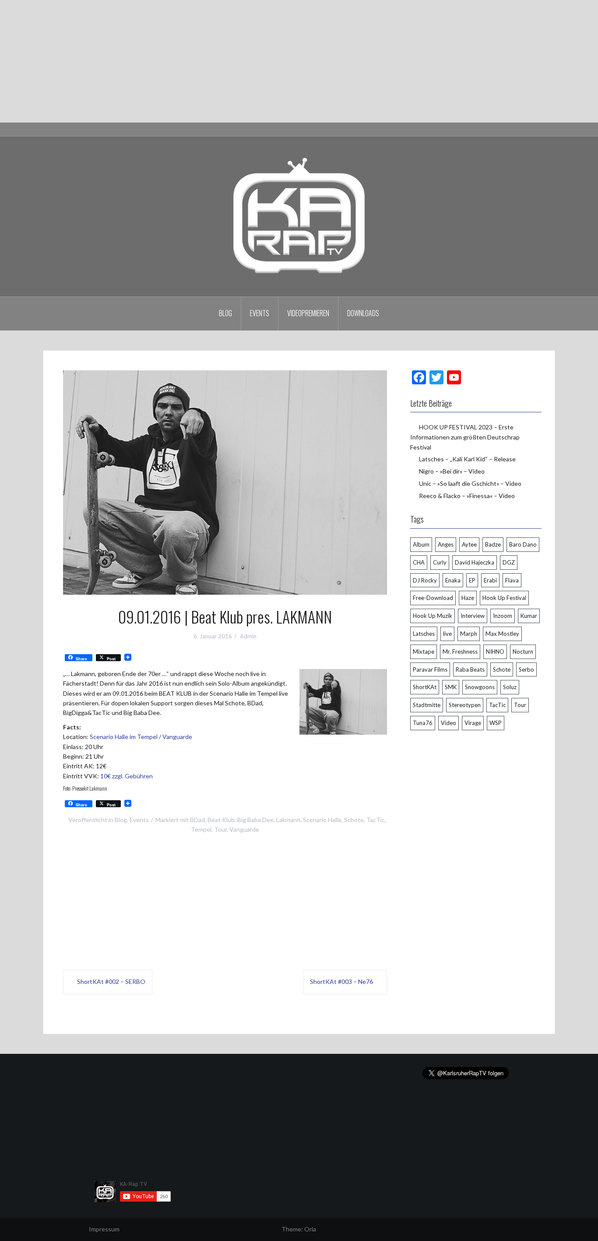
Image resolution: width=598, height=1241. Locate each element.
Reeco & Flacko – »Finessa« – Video (467, 495)
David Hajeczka (474, 562)
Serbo (526, 669)
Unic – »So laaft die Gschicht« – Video (470, 483)
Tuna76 (423, 722)
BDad (197, 819)
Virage (472, 722)
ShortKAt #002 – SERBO (111, 981)
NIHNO (495, 651)
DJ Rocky (425, 580)
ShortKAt (424, 686)
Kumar (529, 615)
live (447, 633)
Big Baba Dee (255, 819)
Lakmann (288, 819)
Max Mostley (502, 633)
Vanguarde (244, 829)
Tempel (201, 829)
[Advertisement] (262, 61)
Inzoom (502, 615)
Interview (473, 615)
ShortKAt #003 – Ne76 (341, 981)
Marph (468, 633)
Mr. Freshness (460, 651)
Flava (512, 580)
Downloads (363, 313)
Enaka (453, 580)
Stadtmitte (426, 704)
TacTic (375, 819)
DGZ (509, 562)
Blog (225, 313)
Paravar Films (430, 669)
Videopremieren (308, 313)
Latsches (424, 633)
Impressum (104, 1229)
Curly (440, 562)
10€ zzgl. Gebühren (126, 776)
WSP (495, 722)
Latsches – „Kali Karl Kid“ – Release (467, 459)
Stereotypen (465, 704)
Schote (354, 819)
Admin (248, 636)
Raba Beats (470, 669)
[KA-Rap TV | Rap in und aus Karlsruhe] (299, 216)
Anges (446, 544)
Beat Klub (221, 819)
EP (472, 580)
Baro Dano (523, 544)
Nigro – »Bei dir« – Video (452, 471)
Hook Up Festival (504, 597)
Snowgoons (480, 686)
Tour (220, 829)
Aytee (469, 544)
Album (421, 544)
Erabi (490, 580)
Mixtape (423, 651)
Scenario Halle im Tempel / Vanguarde (141, 736)
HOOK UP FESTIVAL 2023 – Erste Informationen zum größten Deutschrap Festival (465, 436)
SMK (451, 686)
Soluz (510, 686)
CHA (419, 562)
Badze (493, 544)
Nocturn (523, 651)
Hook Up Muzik (432, 615)
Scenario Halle (322, 819)
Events (259, 313)
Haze (467, 597)
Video (448, 722)
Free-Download (433, 597)
